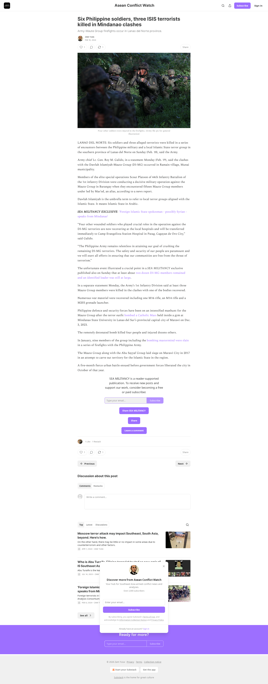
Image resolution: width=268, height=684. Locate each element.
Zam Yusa (89, 37)
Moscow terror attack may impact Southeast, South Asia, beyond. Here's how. (118, 535)
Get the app (149, 669)
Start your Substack (125, 669)
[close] (163, 566)
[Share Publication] (230, 5)
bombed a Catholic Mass (140, 315)
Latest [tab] (89, 524)
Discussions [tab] (101, 524)
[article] (134, 543)
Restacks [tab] (98, 486)
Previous (89, 463)
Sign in (258, 5)
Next (181, 463)
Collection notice (152, 661)
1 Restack (96, 441)
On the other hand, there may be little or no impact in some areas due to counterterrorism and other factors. (116, 543)
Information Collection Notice (133, 620)
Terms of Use (149, 616)
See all (84, 615)
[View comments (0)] (91, 47)
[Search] (223, 5)
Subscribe (242, 5)
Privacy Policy (157, 620)
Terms (139, 661)
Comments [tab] (84, 486)
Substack (118, 677)
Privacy (130, 661)
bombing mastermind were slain (168, 340)
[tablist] (91, 486)
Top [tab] (81, 524)
